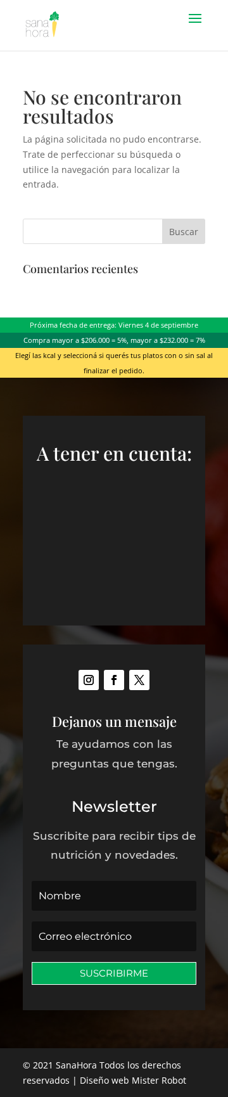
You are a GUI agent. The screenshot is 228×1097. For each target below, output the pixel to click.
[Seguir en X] (139, 680)
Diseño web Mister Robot (133, 1080)
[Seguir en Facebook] (114, 680)
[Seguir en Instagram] (89, 680)
